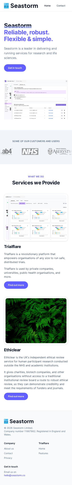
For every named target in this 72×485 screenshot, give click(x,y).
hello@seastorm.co (14, 475)
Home (47, 5)
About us (9, 448)
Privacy (8, 457)
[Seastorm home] (21, 5)
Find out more (16, 285)
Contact (61, 5)
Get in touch (15, 67)
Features (43, 453)
